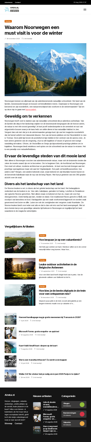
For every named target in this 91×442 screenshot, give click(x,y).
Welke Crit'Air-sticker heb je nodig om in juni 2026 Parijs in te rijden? (49, 374)
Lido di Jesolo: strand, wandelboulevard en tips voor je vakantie (51, 404)
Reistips (8, 21)
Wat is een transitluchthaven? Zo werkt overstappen (43, 360)
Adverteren (9, 2)
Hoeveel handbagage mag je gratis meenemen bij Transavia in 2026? (50, 317)
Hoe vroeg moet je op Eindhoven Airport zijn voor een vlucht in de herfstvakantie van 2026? (50, 428)
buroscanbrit (31, 110)
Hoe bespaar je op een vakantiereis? (60, 239)
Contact (18, 2)
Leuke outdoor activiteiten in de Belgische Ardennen (58, 266)
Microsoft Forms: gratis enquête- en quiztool (39, 331)
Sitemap (8, 423)
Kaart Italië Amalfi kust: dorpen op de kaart (38, 346)
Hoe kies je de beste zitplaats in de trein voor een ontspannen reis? (62, 292)
